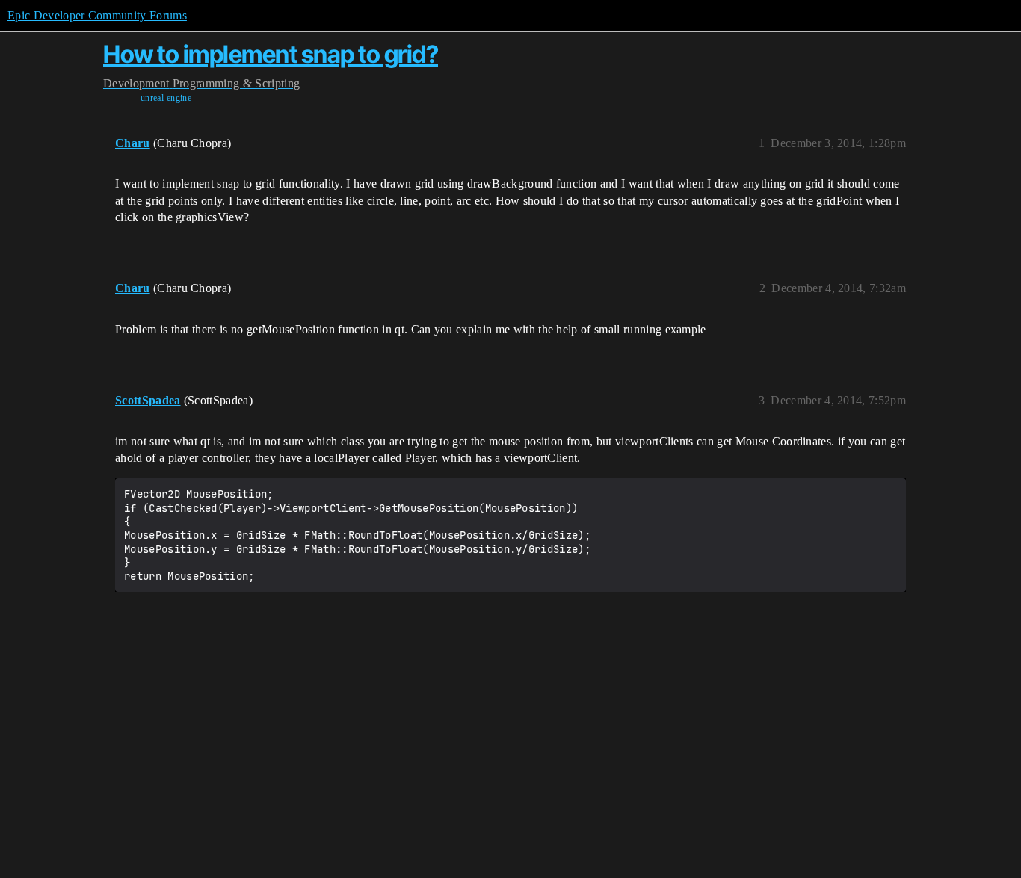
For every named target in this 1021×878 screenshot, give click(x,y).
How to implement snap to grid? (270, 54)
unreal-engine (166, 98)
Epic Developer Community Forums (97, 15)
